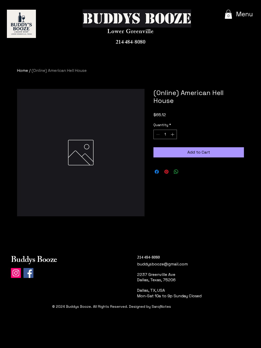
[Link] (156, 312)
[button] (228, 14)
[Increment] (173, 134)
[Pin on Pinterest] (166, 172)
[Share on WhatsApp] (176, 172)
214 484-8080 (130, 42)
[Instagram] (16, 273)
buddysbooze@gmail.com (162, 264)
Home (22, 70)
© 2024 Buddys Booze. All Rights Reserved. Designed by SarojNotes (111, 306)
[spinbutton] (165, 134)
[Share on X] (186, 172)
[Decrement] (157, 134)
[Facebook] (28, 273)
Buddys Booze (34, 260)
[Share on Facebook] (157, 172)
